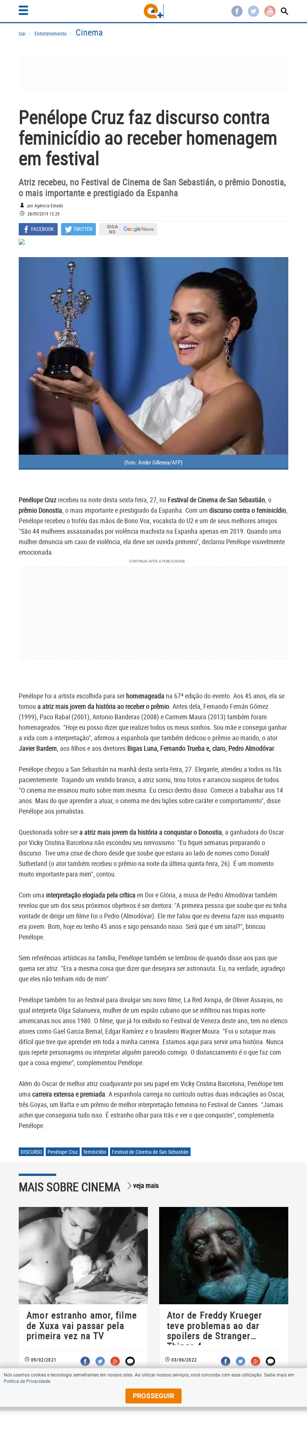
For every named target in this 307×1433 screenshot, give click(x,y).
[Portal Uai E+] (154, 11)
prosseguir (153, 1396)
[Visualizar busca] (284, 11)
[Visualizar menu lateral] (23, 10)
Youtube (270, 11)
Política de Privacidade (27, 1381)
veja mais (146, 1185)
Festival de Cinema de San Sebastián (150, 1151)
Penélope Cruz (63, 1151)
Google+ (115, 1361)
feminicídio (94, 1151)
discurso (31, 1151)
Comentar (130, 1361)
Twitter (253, 11)
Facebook (237, 11)
